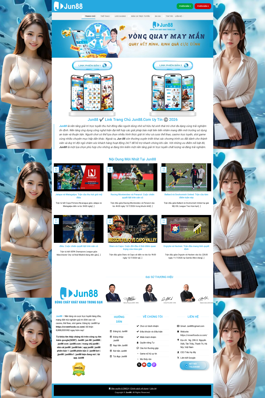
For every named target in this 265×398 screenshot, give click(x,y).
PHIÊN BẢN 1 (185, 6)
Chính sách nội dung (139, 388)
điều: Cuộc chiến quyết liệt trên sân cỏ (78, 246)
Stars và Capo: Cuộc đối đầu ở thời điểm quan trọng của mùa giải (132, 248)
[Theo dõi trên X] (139, 364)
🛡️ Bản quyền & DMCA (118, 388)
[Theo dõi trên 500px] (149, 364)
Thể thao (105, 16)
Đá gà (158, 16)
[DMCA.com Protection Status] (78, 369)
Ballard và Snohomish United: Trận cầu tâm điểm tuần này (186, 196)
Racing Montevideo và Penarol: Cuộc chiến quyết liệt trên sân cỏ (132, 196)
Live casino (120, 16)
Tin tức (169, 16)
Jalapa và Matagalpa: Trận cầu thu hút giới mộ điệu (78, 196)
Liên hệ (153, 388)
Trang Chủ (90, 16)
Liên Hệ (178, 16)
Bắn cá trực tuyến (140, 16)
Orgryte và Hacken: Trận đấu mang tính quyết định (186, 248)
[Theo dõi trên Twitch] (154, 364)
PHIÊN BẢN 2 (203, 6)
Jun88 (129, 392)
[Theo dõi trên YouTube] (144, 364)
